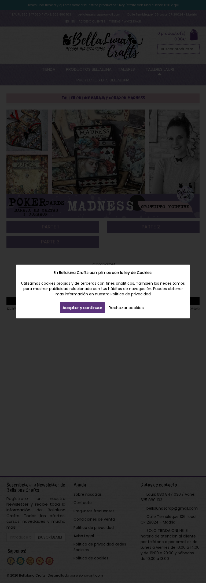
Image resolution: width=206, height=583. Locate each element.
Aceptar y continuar (82, 307)
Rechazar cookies (126, 307)
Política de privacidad (131, 294)
